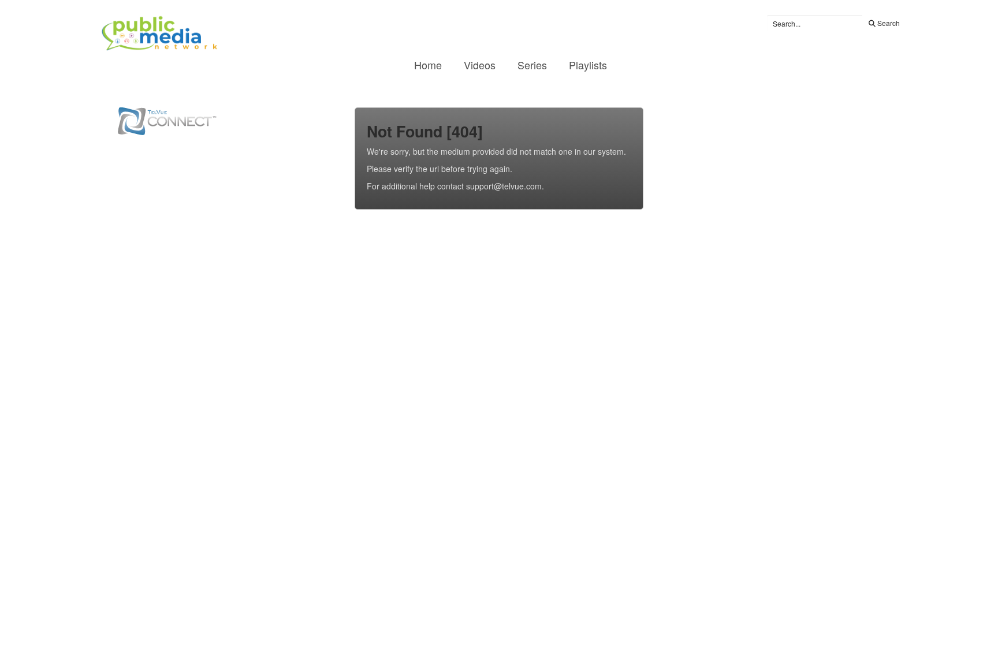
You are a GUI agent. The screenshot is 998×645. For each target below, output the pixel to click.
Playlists (588, 64)
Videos (480, 64)
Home (428, 64)
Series (532, 64)
